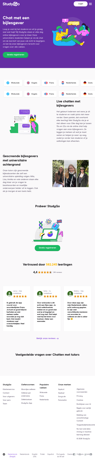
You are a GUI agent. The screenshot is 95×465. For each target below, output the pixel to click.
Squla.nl (61, 389)
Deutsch (70, 454)
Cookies (80, 400)
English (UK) (34, 455)
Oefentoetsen (26, 399)
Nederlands (44, 400)
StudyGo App (26, 403)
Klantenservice (8, 389)
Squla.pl (61, 393)
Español (51, 454)
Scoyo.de (62, 396)
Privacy (80, 396)
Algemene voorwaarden (82, 390)
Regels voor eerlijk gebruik (84, 409)
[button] (10, 409)
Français (80, 454)
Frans (42, 396)
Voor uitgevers (8, 396)
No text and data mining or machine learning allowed (84, 432)
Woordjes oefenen (28, 389)
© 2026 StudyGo (83, 439)
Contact (6, 393)
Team (5, 404)
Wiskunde (43, 392)
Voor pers (7, 400)
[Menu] (90, 4)
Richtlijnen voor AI (84, 404)
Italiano (89, 454)
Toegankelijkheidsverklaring (84, 425)
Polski (42, 454)
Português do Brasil (61, 455)
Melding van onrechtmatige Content (82, 418)
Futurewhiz (62, 400)
